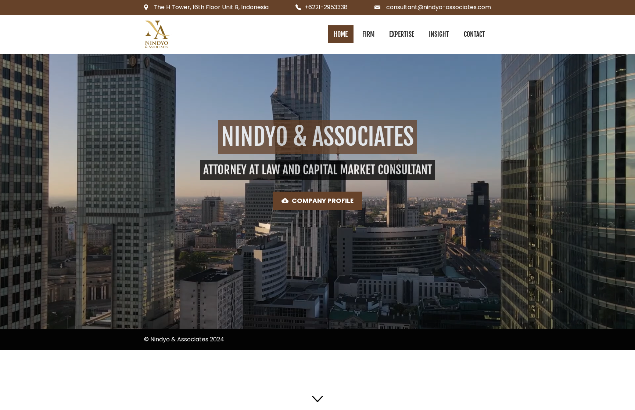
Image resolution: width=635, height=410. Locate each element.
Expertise (401, 34)
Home (341, 34)
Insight (439, 34)
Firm (368, 34)
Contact (474, 34)
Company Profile (323, 200)
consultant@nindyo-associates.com (438, 7)
